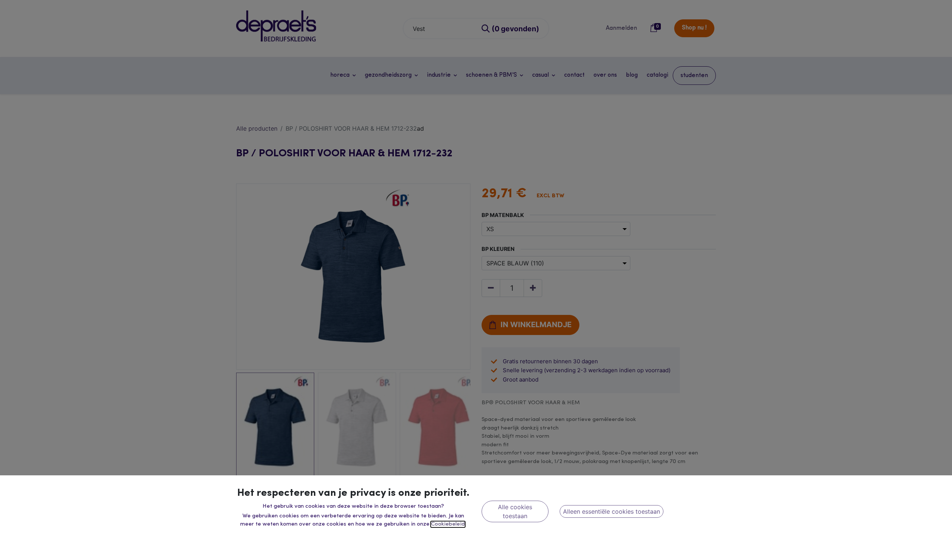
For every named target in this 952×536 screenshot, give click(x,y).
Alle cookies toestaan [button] (515, 511)
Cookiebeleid (448, 524)
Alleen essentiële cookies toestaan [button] (611, 511)
